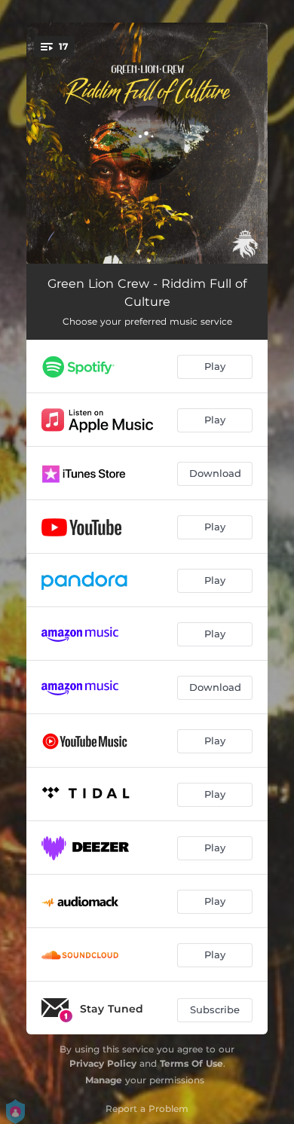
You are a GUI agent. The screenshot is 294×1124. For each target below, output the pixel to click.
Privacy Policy (102, 1063)
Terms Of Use (191, 1063)
